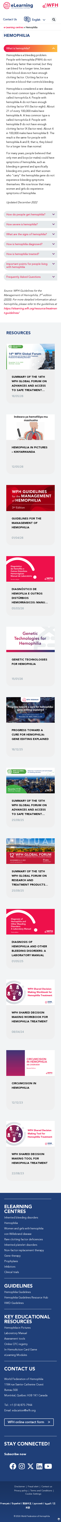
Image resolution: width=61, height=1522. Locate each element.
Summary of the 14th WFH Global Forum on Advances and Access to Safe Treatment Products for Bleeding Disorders (30, 384)
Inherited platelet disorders (20, 1245)
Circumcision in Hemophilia (24, 1085)
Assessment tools (14, 1338)
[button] (39, 20)
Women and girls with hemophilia (23, 1228)
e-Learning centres (13, 27)
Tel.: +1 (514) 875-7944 (18, 1405)
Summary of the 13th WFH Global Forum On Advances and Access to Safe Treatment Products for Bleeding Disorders (30, 808)
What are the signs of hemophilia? (26, 234)
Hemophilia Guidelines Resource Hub (26, 1297)
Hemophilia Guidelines (17, 1292)
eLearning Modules (15, 1355)
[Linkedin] (39, 1466)
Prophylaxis (11, 1261)
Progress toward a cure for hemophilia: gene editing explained (30, 734)
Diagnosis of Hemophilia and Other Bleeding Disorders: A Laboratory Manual (29, 949)
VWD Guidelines (14, 1303)
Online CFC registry (16, 1344)
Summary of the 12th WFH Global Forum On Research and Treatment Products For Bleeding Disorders (30, 878)
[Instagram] (22, 1466)
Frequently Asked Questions (23, 277)
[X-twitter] (30, 1466)
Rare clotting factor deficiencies (23, 1239)
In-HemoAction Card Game (20, 1349)
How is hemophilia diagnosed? (24, 244)
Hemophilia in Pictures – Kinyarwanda (29, 449)
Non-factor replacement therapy (24, 1250)
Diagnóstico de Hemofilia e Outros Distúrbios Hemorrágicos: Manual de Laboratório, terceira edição (30, 596)
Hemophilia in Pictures (17, 1328)
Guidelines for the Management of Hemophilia (26, 523)
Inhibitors (9, 1267)
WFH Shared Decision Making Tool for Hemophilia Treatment (30, 1158)
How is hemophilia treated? (22, 254)
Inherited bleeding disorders (21, 1217)
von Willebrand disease (18, 1234)
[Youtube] (48, 1466)
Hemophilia (11, 1223)
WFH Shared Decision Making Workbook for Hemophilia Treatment (30, 1017)
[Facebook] (13, 1466)
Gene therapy (12, 1256)
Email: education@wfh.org (20, 1410)
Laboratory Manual (15, 1333)
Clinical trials (11, 1272)
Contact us (10, 19)
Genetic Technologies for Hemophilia (29, 662)
